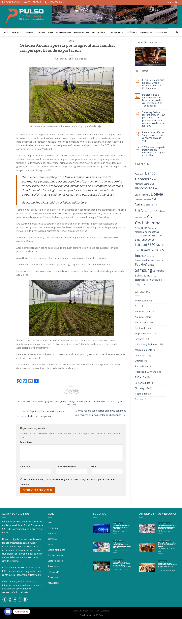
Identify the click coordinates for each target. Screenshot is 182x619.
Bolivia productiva (86, 401)
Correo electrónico (66, 466)
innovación (152, 260)
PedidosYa (142, 264)
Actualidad (161, 32)
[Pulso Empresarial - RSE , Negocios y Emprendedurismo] (25, 17)
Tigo (138, 284)
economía (139, 236)
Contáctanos (102, 611)
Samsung (143, 270)
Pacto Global (141, 366)
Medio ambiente (63, 32)
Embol (161, 236)
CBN (139, 210)
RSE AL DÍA (131, 32)
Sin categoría (142, 388)
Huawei (145, 250)
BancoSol (141, 188)
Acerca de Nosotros (83, 611)
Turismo (40, 32)
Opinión (139, 360)
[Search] (177, 32)
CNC (144, 217)
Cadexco (138, 200)
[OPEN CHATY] (8, 611)
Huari (137, 251)
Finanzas (29, 32)
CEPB (146, 211)
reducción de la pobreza (104, 401)
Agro (50, 32)
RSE (152, 264)
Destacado (140, 328)
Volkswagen (146, 285)
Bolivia (157, 194)
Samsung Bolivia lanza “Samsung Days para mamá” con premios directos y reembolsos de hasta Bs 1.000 (153, 119)
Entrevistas (146, 32)
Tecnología (155, 279)
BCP (151, 188)
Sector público (99, 32)
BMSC (146, 194)
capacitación (151, 204)
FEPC (151, 244)
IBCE (154, 250)
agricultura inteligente (68, 401)
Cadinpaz (147, 199)
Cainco (140, 204)
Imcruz (140, 255)
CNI (150, 216)
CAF (154, 199)
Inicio (6, 32)
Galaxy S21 (160, 245)
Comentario (26, 442)
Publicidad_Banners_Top (148, 371)
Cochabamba (147, 223)
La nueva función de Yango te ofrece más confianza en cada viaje (153, 136)
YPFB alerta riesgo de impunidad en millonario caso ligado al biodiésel (154, 151)
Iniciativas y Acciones (146, 344)
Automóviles (141, 322)
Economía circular (150, 235)
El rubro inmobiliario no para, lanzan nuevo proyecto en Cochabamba (153, 84)
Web (93, 466)
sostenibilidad (141, 279)
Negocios (16, 32)
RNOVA (99, 615)
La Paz (161, 260)
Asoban (139, 173)
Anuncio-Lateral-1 (144, 311)
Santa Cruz (150, 275)
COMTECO (141, 228)
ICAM (160, 250)
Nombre (25, 466)
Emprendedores (81, 32)
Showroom (115, 32)
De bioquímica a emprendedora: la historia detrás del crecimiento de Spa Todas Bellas (152, 100)
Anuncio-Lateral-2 (144, 317)
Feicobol (141, 245)
